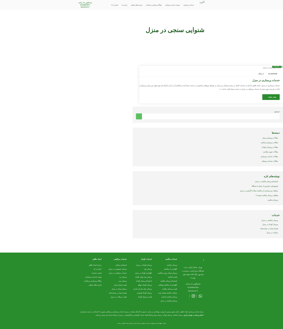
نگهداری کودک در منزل (143, 273)
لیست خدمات (96, 273)
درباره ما (124, 5)
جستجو (277, 112)
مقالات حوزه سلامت (270, 152)
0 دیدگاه (261, 74)
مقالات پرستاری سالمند (269, 142)
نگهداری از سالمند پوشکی (167, 285)
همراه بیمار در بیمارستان (269, 228)
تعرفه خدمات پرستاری (172, 5)
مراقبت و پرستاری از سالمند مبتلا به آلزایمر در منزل (259, 191)
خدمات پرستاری (188, 5)
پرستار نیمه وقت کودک (143, 277)
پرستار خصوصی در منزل (117, 269)
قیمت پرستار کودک (145, 297)
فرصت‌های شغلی (136, 5)
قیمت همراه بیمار (120, 285)
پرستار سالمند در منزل (269, 220)
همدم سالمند (172, 277)
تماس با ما (114, 5)
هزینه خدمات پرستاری (93, 277)
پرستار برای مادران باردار (142, 289)
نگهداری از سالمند (170, 269)
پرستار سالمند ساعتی (169, 297)
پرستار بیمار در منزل (119, 289)
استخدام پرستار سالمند (168, 281)
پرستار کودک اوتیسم (144, 293)
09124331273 (85, 7)
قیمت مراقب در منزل (119, 297)
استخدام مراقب (121, 265)
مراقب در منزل (272, 232)
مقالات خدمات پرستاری (269, 156)
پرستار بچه (148, 269)
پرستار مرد (123, 281)
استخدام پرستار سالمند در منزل (266, 181)
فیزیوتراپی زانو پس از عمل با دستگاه (265, 186)
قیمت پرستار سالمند (169, 289)
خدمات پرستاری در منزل (266, 80)
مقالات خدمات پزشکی (270, 161)
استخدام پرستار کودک (144, 281)
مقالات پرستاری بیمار (270, 138)
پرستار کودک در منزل (270, 224)
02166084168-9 (85, 5)
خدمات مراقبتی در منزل (118, 273)
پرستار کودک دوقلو (145, 285)
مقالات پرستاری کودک (270, 147)
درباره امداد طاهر (95, 265)
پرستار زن (123, 277)
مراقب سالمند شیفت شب (167, 293)
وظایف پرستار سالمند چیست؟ (267, 195)
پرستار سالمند (273, 200)
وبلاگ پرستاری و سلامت (154, 5)
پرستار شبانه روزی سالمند (167, 273)
